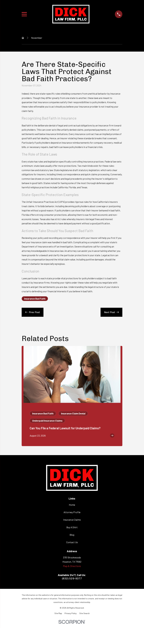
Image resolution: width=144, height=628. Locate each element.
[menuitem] (58, 613)
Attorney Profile (72, 512)
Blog (72, 534)
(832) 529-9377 (72, 578)
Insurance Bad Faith (34, 298)
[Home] (71, 14)
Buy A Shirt (72, 527)
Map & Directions (72, 566)
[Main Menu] (24, 14)
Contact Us (72, 542)
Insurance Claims (72, 519)
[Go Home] (23, 38)
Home (72, 504)
